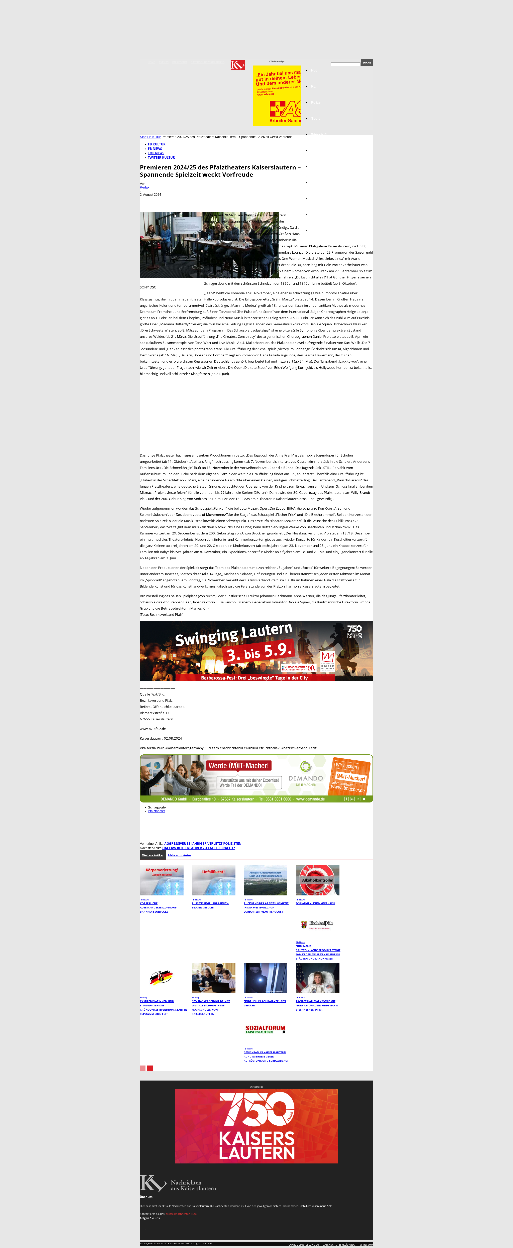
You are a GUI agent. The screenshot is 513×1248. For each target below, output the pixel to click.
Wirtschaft (319, 134)
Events (164, 62)
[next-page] (150, 1068)
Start (143, 137)
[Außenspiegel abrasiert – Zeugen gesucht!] (213, 894)
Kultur (316, 214)
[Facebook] (146, 201)
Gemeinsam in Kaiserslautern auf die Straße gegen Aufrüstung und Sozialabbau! (266, 1056)
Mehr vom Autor (179, 855)
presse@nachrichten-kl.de (181, 1214)
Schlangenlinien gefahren (315, 903)
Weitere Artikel (152, 855)
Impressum (179, 62)
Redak (144, 187)
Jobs (315, 150)
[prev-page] (142, 1068)
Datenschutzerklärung (207, 62)
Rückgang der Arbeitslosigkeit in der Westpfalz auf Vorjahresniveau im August (266, 907)
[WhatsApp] (189, 201)
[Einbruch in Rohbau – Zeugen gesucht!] (265, 992)
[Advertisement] (256, 414)
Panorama (319, 230)
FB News (155, 148)
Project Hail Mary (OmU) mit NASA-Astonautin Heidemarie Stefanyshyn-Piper (317, 1005)
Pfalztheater (156, 811)
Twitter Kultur (161, 157)
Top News (156, 153)
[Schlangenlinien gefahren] (317, 894)
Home (151, 62)
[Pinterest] (175, 201)
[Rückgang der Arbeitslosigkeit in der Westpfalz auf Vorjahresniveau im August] (265, 894)
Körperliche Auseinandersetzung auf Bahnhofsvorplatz (158, 907)
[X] (161, 201)
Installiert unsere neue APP (316, 1206)
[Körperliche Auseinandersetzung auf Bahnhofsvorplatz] (162, 894)
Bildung (317, 166)
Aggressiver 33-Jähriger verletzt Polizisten (202, 843)
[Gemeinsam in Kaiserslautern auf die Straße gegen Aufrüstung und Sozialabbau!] (265, 1043)
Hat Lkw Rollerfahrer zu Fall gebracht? (198, 848)
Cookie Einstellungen (304, 1244)
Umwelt (316, 182)
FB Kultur (154, 137)
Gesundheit (320, 198)
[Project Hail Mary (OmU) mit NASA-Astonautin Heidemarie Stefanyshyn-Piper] (317, 992)
